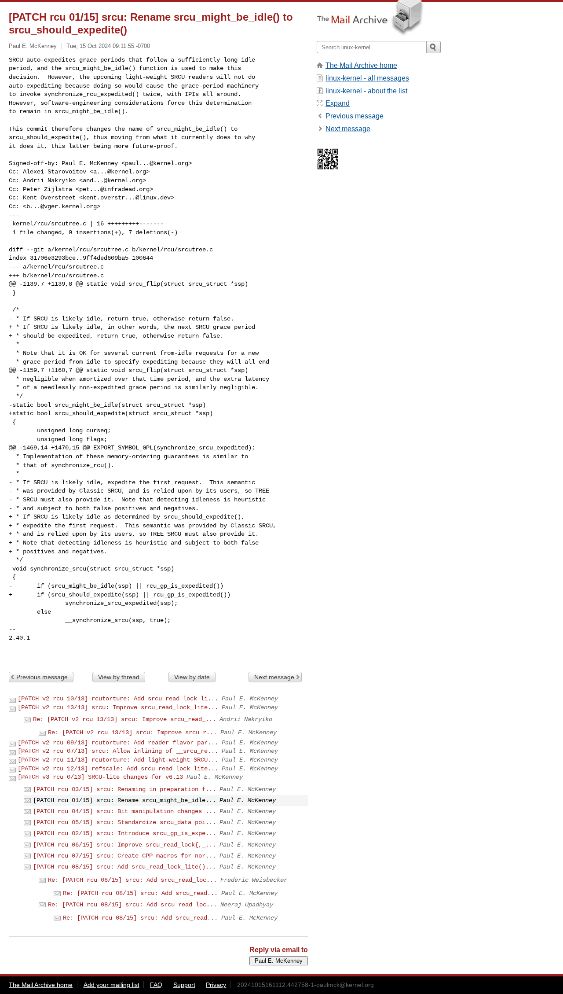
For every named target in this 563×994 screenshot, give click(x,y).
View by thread (118, 677)
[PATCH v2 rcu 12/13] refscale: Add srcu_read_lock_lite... (118, 768)
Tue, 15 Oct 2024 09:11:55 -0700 (108, 46)
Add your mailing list (111, 984)
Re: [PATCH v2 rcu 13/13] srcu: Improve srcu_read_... (124, 719)
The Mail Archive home (361, 65)
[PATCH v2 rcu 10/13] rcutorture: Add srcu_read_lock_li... (118, 698)
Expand (337, 103)
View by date (192, 677)
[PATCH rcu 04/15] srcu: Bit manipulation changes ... (124, 811)
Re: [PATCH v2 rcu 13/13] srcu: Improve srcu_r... (132, 732)
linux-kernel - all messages (367, 78)
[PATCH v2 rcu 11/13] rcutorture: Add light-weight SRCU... (118, 759)
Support (184, 984)
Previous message (42, 677)
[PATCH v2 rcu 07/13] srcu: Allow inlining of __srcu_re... (118, 751)
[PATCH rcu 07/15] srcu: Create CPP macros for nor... (124, 855)
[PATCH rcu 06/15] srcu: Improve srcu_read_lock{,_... (124, 844)
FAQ (156, 984)
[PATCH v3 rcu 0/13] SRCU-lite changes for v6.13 (100, 776)
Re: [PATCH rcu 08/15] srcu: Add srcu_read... (140, 893)
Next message (274, 677)
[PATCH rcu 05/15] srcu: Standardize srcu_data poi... (124, 822)
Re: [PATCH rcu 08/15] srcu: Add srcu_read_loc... (132, 880)
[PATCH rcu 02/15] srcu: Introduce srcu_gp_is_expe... (124, 833)
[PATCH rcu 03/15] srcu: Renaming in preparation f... (124, 789)
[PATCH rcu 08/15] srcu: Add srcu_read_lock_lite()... (124, 866)
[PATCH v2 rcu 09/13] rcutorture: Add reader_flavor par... (118, 742)
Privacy (216, 984)
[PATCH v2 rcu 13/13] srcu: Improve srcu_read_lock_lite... (118, 707)
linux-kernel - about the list (366, 91)
